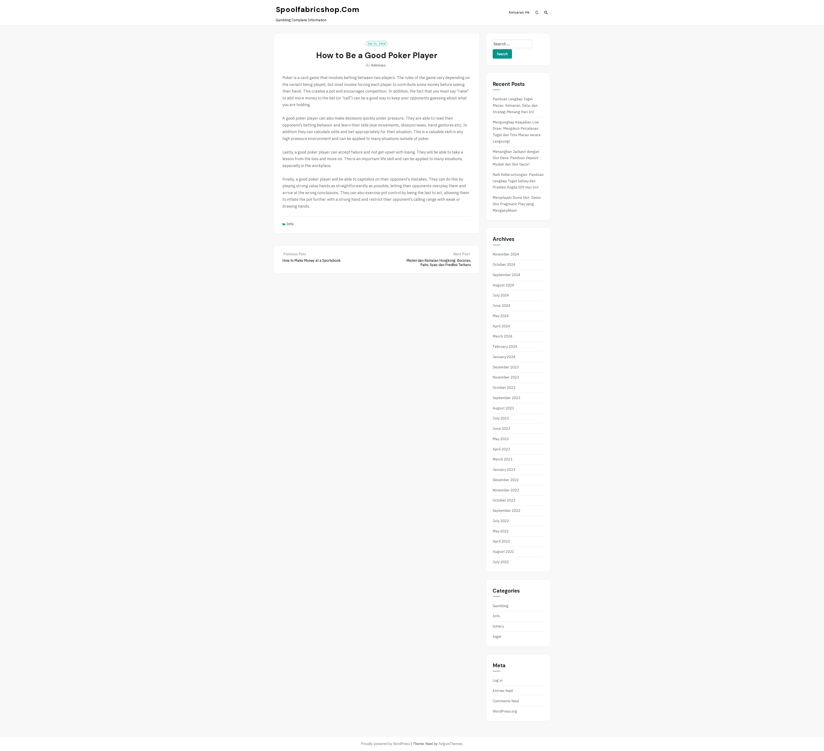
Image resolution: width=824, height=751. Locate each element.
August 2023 (503, 408)
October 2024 (504, 264)
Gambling (501, 606)
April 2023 (501, 449)
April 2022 (501, 541)
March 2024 (502, 336)
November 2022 (506, 490)
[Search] (546, 12)
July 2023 (501, 418)
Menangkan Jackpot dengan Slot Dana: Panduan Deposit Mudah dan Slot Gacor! (516, 158)
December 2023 (506, 367)
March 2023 (502, 459)
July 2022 (501, 520)
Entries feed (503, 690)
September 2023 (506, 397)
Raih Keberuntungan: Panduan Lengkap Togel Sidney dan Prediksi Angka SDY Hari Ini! (518, 181)
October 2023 (504, 387)
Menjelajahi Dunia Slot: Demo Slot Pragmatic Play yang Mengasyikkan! (517, 204)
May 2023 (501, 438)
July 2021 (501, 561)
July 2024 (501, 295)
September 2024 (506, 274)
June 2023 (501, 428)
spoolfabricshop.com (317, 9)
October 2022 (504, 500)
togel (497, 636)
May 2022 (501, 531)
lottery (498, 626)
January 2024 (504, 356)
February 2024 (505, 346)
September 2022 (506, 510)
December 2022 (506, 479)
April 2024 (501, 326)
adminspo (378, 65)
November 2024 (506, 254)
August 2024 (503, 285)
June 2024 (501, 305)
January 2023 (504, 469)
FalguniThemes (450, 744)
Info (290, 224)
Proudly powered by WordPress (385, 744)
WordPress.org (505, 711)
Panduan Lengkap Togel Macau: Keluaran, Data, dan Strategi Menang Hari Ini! (515, 105)
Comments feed (506, 701)
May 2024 (501, 315)
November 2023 (506, 377)
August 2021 (503, 551)
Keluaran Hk (519, 12)
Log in (498, 680)
